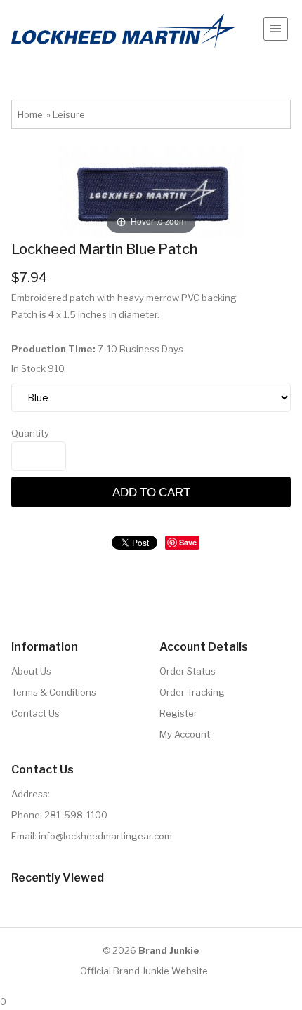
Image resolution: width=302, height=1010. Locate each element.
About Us (31, 671)
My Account (184, 734)
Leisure (69, 114)
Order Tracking (192, 692)
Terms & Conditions (53, 692)
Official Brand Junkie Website (144, 970)
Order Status (187, 671)
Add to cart (151, 492)
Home (30, 114)
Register (178, 713)
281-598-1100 (75, 814)
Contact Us (35, 713)
